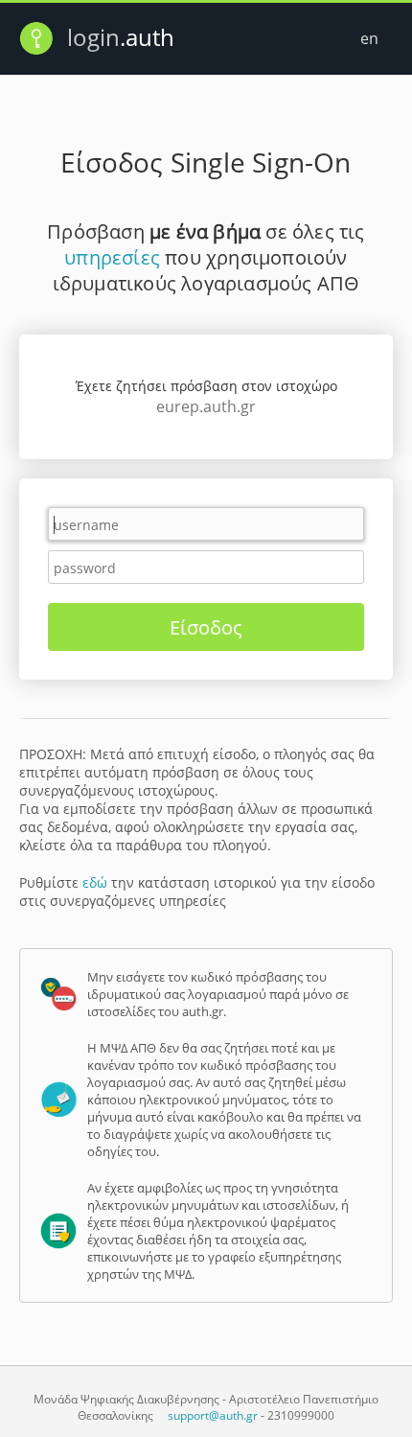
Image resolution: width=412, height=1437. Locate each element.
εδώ (94, 882)
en (369, 38)
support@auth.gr (213, 1415)
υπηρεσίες (112, 257)
